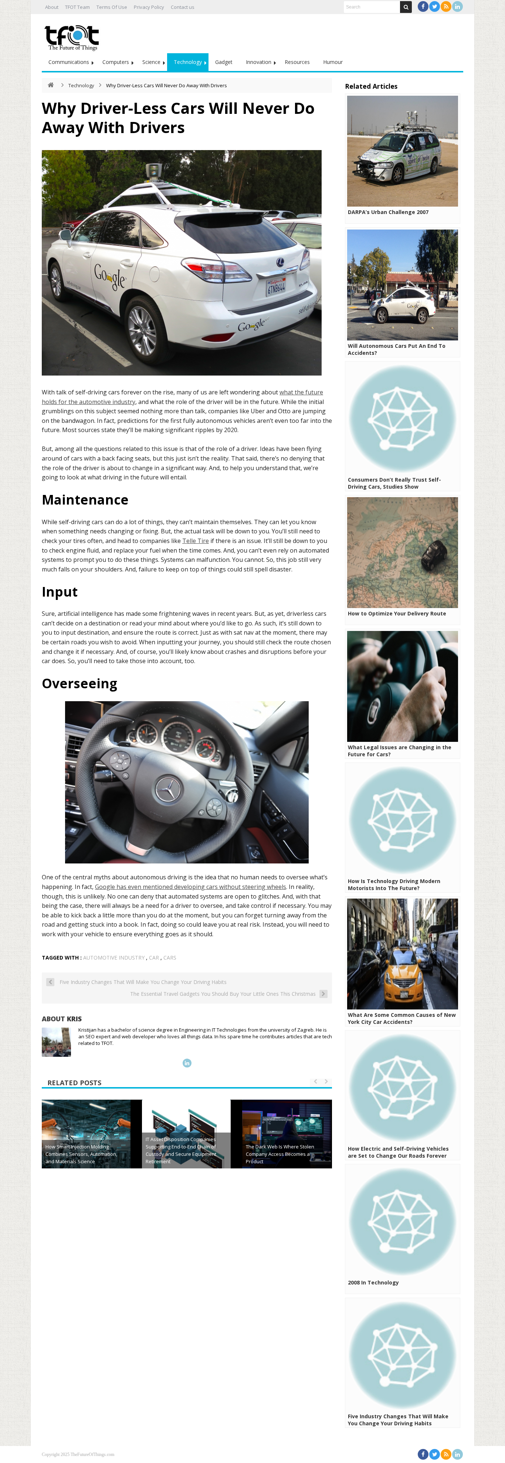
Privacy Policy (149, 7)
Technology (188, 61)
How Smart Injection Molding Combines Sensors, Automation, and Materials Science (81, 1154)
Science (151, 61)
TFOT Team (77, 7)
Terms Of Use (111, 7)
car (154, 957)
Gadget (224, 61)
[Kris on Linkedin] (187, 1063)
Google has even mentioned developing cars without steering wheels (190, 887)
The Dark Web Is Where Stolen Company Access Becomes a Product (280, 1154)
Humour (333, 61)
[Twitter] (434, 6)
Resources (297, 61)
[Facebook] (423, 6)
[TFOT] (73, 35)
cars (169, 957)
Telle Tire (195, 541)
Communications (68, 61)
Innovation (258, 61)
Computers (115, 61)
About (51, 7)
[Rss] (446, 6)
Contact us (182, 7)
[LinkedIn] (457, 6)
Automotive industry (114, 957)
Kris (74, 1018)
